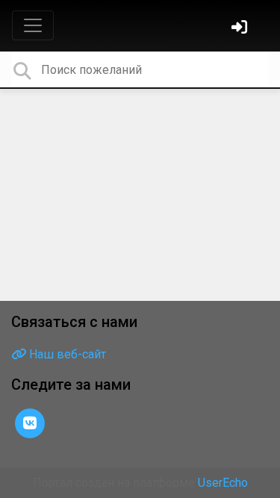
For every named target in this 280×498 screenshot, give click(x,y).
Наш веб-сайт (66, 354)
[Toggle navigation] (33, 25)
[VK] (30, 422)
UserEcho (223, 483)
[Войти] (241, 28)
